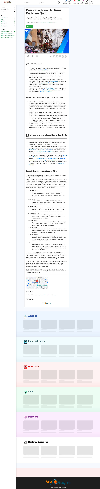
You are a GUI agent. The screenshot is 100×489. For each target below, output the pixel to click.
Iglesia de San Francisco (47, 83)
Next (67, 41)
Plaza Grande (32, 149)
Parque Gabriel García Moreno (44, 151)
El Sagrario (45, 160)
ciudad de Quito (44, 70)
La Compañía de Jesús (54, 160)
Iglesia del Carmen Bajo (46, 149)
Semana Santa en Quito (46, 91)
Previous (26, 41)
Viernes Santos (49, 88)
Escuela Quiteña (54, 81)
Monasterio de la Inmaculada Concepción (47, 158)
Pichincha (30, 26)
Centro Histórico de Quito (49, 90)
